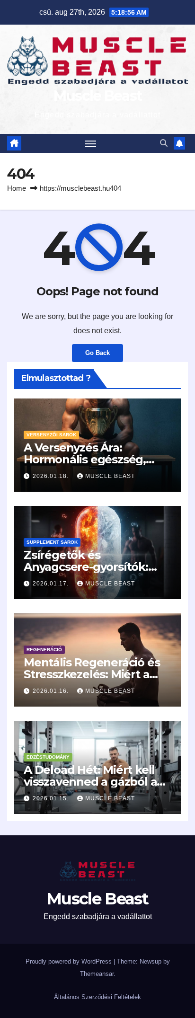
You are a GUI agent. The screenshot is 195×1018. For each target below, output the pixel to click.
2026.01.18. (52, 476)
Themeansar (97, 973)
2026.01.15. (52, 798)
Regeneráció (44, 649)
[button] (164, 143)
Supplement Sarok (52, 542)
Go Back (97, 352)
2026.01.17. (52, 583)
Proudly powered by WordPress (70, 961)
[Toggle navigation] (90, 143)
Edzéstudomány (48, 757)
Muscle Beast (97, 96)
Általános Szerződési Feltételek (97, 996)
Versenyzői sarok (51, 434)
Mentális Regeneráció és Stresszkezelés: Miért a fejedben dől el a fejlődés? (97, 674)
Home (16, 188)
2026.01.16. (52, 691)
